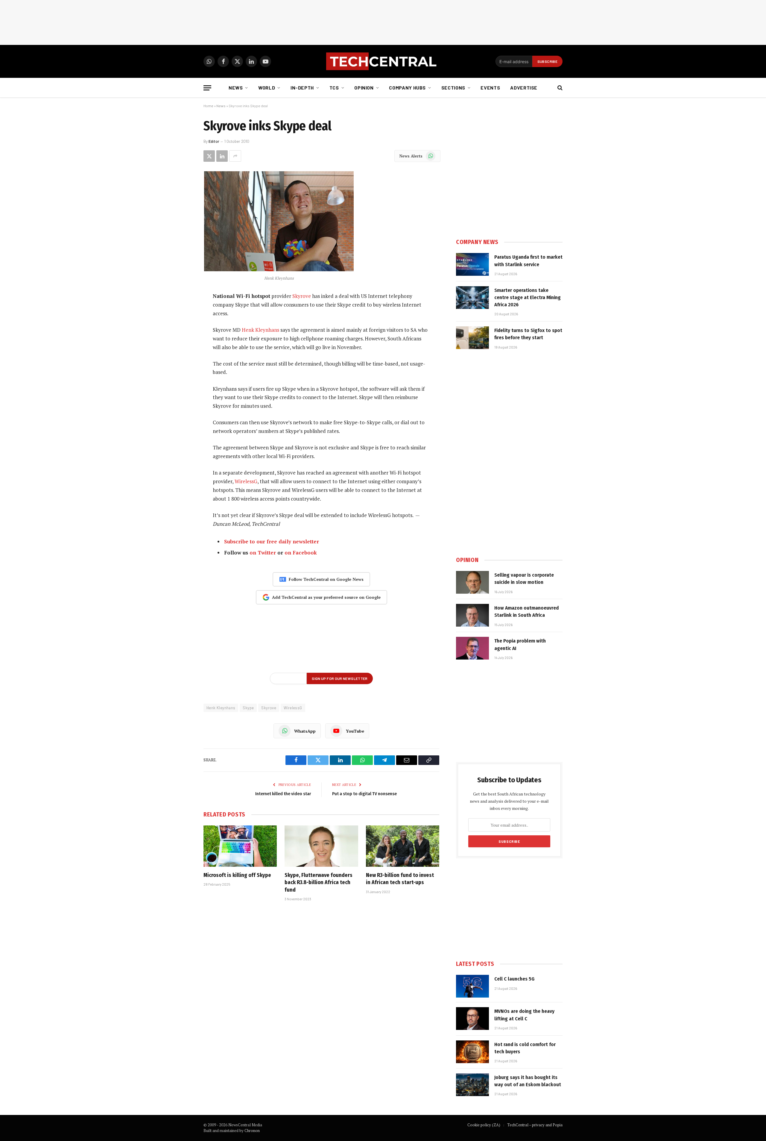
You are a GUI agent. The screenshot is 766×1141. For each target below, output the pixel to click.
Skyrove (301, 296)
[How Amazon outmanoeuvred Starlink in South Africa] (472, 615)
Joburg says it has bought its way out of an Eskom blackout (527, 1081)
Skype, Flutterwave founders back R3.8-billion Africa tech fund (318, 882)
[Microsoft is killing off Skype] (240, 846)
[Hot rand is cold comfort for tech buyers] (472, 1051)
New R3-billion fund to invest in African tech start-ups (400, 879)
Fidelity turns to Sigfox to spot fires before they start (528, 334)
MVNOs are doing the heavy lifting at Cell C (524, 1015)
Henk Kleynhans (260, 329)
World (266, 87)
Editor (214, 141)
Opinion (363, 87)
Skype (248, 707)
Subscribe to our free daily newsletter (271, 541)
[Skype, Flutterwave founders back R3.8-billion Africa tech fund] (321, 846)
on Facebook (301, 552)
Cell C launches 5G (514, 979)
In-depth (302, 87)
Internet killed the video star (283, 793)
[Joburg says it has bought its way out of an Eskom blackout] (472, 1084)
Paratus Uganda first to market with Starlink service (528, 260)
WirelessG (246, 481)
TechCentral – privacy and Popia (535, 1125)
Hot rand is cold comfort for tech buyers (525, 1048)
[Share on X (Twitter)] (209, 156)
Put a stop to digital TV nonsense (364, 793)
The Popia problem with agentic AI (520, 644)
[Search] (559, 88)
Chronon (252, 1130)
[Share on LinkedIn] (222, 156)
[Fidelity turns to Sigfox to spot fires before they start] (472, 337)
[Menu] (207, 88)
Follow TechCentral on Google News (326, 579)
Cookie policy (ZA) (483, 1125)
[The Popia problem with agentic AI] (472, 648)
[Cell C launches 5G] (472, 986)
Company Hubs (407, 87)
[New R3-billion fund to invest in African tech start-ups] (402, 846)
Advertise (523, 87)
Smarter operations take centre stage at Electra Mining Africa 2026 (527, 297)
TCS (334, 87)
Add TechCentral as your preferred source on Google (326, 597)
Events (490, 87)
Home (208, 106)
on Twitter (263, 552)
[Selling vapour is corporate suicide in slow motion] (472, 582)
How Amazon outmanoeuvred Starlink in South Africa (526, 611)
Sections (453, 87)
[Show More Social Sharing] (235, 156)
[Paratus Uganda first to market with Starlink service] (472, 264)
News (236, 87)
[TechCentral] (383, 61)
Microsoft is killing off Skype (237, 875)
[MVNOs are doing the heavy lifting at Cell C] (472, 1018)
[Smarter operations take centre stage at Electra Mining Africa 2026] (472, 297)
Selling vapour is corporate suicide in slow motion (524, 578)
